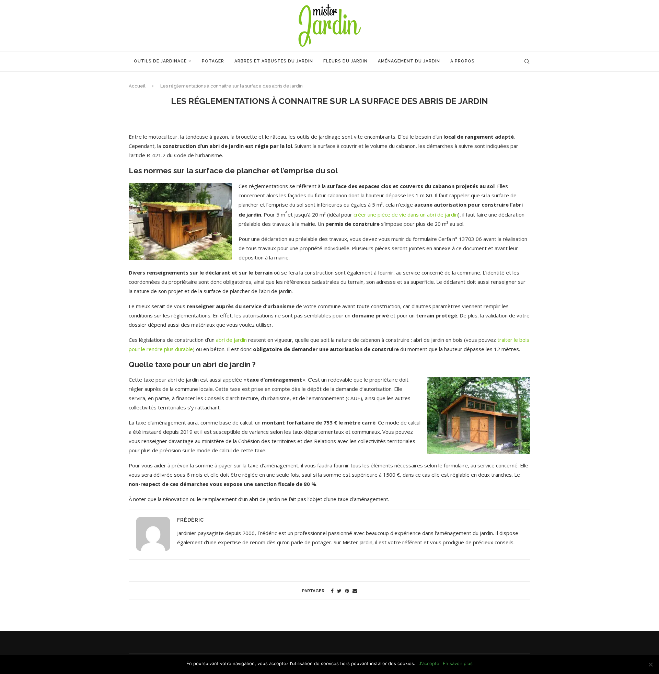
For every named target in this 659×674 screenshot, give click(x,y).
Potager (213, 61)
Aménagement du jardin (409, 61)
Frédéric (190, 520)
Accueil (137, 86)
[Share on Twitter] (339, 591)
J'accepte (429, 663)
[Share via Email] (354, 591)
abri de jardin (231, 339)
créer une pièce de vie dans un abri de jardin (406, 214)
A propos (462, 61)
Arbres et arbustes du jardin (273, 61)
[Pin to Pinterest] (347, 591)
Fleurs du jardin (345, 61)
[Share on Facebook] (332, 591)
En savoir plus (458, 663)
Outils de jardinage (160, 61)
